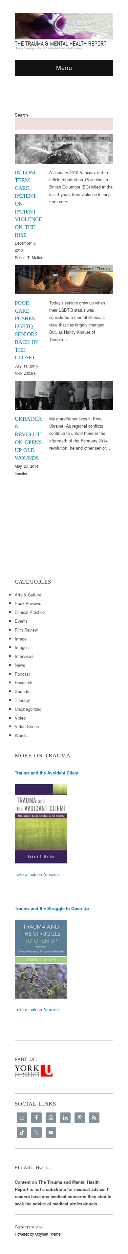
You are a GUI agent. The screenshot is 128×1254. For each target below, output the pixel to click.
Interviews (24, 656)
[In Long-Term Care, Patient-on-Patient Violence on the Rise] (64, 151)
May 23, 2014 (26, 466)
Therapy (103, 138)
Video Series (27, 726)
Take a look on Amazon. (37, 874)
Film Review (26, 630)
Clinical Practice (62, 138)
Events (86, 384)
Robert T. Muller (28, 257)
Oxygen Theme (47, 1234)
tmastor (21, 473)
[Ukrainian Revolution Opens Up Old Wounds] (64, 397)
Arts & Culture (28, 595)
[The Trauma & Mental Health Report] (64, 31)
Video (20, 718)
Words (21, 735)
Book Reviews (28, 603)
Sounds (22, 691)
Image (21, 639)
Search (21, 115)
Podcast (22, 674)
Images (22, 647)
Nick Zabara (25, 373)
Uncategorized (28, 709)
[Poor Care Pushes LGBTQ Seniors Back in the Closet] (64, 281)
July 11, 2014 (26, 366)
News (20, 665)
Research (86, 138)
